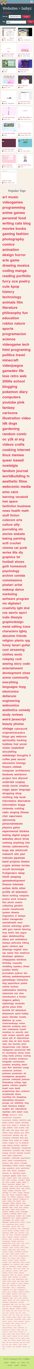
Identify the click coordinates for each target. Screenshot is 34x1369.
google (24, 1306)
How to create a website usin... (25, 133)
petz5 (24, 56)
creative (24, 785)
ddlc (24, 1342)
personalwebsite (12, 823)
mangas (20, 1193)
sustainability (25, 1228)
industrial (23, 1300)
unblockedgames (17, 1306)
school (19, 381)
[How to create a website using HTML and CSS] (25, 127)
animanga (5, 1193)
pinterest (6, 1073)
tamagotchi (7, 1323)
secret (10, 1344)
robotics (14, 1085)
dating (12, 1323)
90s (32, 40)
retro (13, 182)
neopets (18, 1329)
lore (14, 778)
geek (8, 1283)
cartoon (14, 946)
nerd (4, 1170)
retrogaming (26, 1148)
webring (23, 1338)
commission (15, 1296)
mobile (12, 1254)
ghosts (23, 1249)
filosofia (10, 1300)
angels (25, 1195)
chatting (12, 1182)
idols (7, 1306)
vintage (7, 728)
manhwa (6, 1111)
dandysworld (5, 1275)
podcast (25, 1079)
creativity (9, 608)
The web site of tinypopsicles (9, 117)
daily (18, 1281)
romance (22, 898)
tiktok (7, 1182)
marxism (24, 1313)
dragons (6, 1000)
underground (5, 1289)
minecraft (10, 360)
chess (26, 966)
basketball (17, 747)
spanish (20, 1035)
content (21, 1270)
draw (22, 1137)
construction (7, 1150)
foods (11, 1055)
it (30, 755)
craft (18, 1046)
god (29, 1120)
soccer (21, 759)
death (17, 1088)
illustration (11, 417)
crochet (15, 543)
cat (16, 547)
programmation (20, 1279)
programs (4, 1273)
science (8, 338)
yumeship (16, 1150)
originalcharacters (13, 732)
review (25, 1270)
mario (11, 1132)
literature (9, 307)
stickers (15, 1120)
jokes (7, 1344)
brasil (5, 1088)
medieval (5, 1212)
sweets (23, 1285)
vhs (8, 1197)
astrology (16, 925)
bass (14, 1315)
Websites (10, 8)
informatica (9, 801)
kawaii (18, 460)
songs (26, 1067)
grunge (5, 1102)
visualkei (14, 1317)
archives (4, 1262)
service (17, 1212)
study (6, 714)
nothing (7, 842)
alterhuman (20, 1241)
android (23, 1125)
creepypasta (8, 959)
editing (17, 626)
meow (5, 1038)
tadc (26, 1329)
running (27, 1055)
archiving (25, 1344)
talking (27, 1247)
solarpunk (21, 1292)
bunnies (16, 1043)
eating (12, 1209)
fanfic (11, 932)
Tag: (4, 21)
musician (28, 1338)
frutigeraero (9, 873)
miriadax (15, 1321)
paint (14, 1346)
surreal (4, 1230)
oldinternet (14, 1294)
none (11, 1088)
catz (9, 56)
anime (7, 212)
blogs (5, 736)
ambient (22, 1222)
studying (16, 1026)
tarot (19, 922)
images (11, 1142)
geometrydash (21, 1327)
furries (26, 865)
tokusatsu (15, 1344)
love (5, 375)
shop (18, 793)
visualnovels (17, 909)
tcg (16, 1338)
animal (4, 1283)
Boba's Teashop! (7, 165)
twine (27, 1132)
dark (20, 1041)
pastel (16, 1140)
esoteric (16, 1260)
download (24, 1346)
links (19, 1006)
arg (21, 439)
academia (12, 1205)
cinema (7, 547)
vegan (29, 1317)
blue (18, 1091)
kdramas (16, 1237)
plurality (17, 1145)
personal (9, 217)
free (17, 952)
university (5, 1247)
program (22, 598)
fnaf (16, 744)
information (9, 804)
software (8, 598)
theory (23, 1262)
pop (21, 1135)
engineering (11, 700)
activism (18, 1070)
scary (25, 1214)
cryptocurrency (13, 1302)
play (3, 1270)
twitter (3, 1317)
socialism (14, 1180)
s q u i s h (5, 70)
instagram (8, 1294)
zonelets (6, 1064)
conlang (25, 1266)
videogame (11, 344)
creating (10, 1249)
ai (16, 439)
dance (19, 589)
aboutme (8, 635)
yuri (12, 939)
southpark (6, 1175)
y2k (11, 439)
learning (8, 496)
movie (14, 785)
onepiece (5, 1256)
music (13, 196)
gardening (11, 428)
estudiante (13, 1228)
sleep (21, 873)
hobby (25, 1013)
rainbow (8, 1325)
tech (25, 344)
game (14, 260)
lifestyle (16, 617)
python (19, 973)
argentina (19, 1340)
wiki (4, 929)
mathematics (9, 989)
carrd (17, 1013)
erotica (22, 1254)
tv (28, 475)
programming (13, 207)
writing (8, 223)
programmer (17, 1155)
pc (21, 1140)
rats (3, 1224)
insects (21, 1165)
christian (18, 1216)
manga (21, 270)
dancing (26, 929)
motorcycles (20, 1331)
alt (15, 1041)
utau (4, 1067)
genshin (18, 905)
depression (25, 1235)
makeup (8, 589)
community (20, 677)
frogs (19, 1228)
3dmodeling (8, 1100)
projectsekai (18, 1346)
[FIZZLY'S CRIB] (9, 174)
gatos (16, 827)
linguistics (8, 915)
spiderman (9, 1268)
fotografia (7, 1061)
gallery (16, 1000)
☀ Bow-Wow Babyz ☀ (25, 117)
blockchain (15, 1277)
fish (4, 902)
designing (21, 1097)
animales (23, 1163)
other (22, 888)
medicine (25, 952)
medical (18, 1182)
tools (4, 1105)
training (25, 1296)
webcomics (10, 705)
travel (20, 354)
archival (20, 1344)
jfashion (6, 1020)
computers (11, 396)
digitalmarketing (14, 1222)
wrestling (16, 1064)
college (25, 1140)
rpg (27, 640)
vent (14, 1111)
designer (4, 1334)
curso (27, 1233)
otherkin (18, 1201)
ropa (23, 1184)
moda (5, 785)
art (4, 196)
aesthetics (9, 710)
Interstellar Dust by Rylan (9, 86)
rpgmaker (23, 1260)
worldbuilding (14, 475)
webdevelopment (21, 976)
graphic (23, 1085)
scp (10, 1306)
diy (21, 552)
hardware (21, 1170)
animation (10, 249)
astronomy (8, 820)
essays (21, 915)
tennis (22, 1220)
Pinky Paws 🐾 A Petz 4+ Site (25, 54)
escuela (27, 1153)
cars (14, 491)
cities (21, 1342)
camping (4, 1279)
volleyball (16, 1079)
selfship (19, 1266)
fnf (12, 1010)
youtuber (27, 1292)
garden (23, 1239)
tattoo (18, 1243)
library (17, 1224)
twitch (24, 1064)
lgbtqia (13, 1175)
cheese (4, 1325)
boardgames (8, 1076)
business (24, 506)
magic (6, 789)
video (26, 417)
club (9, 1340)
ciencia (15, 1331)
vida (23, 1201)
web (23, 375)
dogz (12, 56)
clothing (7, 797)
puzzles (6, 969)
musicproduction (24, 1256)
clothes (7, 654)
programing (21, 349)
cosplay (20, 782)
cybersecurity (20, 846)
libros (5, 895)
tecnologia (17, 869)
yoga (4, 1145)
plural (20, 1207)
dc (11, 1173)
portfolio (23, 275)
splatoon (19, 956)
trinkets (15, 1165)
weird (6, 719)
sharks (4, 1122)
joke (3, 1323)
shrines (15, 1256)
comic (22, 433)
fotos (15, 1310)
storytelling (9, 751)
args (4, 1127)
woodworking (16, 1342)
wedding (11, 1212)
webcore (21, 736)
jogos (23, 932)
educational (21, 1108)
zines (26, 673)
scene (6, 677)
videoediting (6, 1165)
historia (17, 1122)
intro (25, 949)
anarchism (17, 1117)
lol (3, 1052)
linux (6, 454)
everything (10, 682)
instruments (26, 1315)
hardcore (18, 1203)
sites (3, 1235)
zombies (4, 1336)
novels (22, 1016)
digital (16, 835)
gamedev (10, 370)
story (18, 663)
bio (25, 973)
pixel (24, 1043)
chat (5, 816)
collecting (7, 905)
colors (4, 1201)
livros (9, 1125)
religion (8, 640)
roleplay (8, 659)
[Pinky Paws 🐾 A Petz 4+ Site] (25, 48)
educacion (8, 763)
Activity (7, 12)
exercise (18, 1315)
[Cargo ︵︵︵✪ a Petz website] (9, 32)
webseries (5, 1222)
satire (15, 1298)
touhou (14, 986)
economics (17, 1190)
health (15, 510)
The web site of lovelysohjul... (25, 165)
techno (8, 1180)
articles (12, 1275)
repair (22, 1323)
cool (5, 649)
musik (22, 1329)
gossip (24, 1319)
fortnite (6, 1010)
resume (6, 925)
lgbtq (23, 631)
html (6, 349)
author (14, 1193)
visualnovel (18, 1195)
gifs (11, 1038)
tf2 (25, 1073)
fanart (16, 645)
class (27, 1300)
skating (10, 1145)
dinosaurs (19, 1100)
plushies (13, 1058)
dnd (26, 608)
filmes (18, 1094)
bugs (5, 850)
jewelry (5, 1085)
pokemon (10, 391)
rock (18, 659)
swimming (26, 1178)
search (7, 1209)
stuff (5, 515)
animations (21, 939)
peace (28, 1340)
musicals (20, 1003)
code (26, 663)
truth (9, 1262)
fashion (22, 233)
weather (9, 1178)
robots (5, 986)
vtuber (6, 747)
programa (25, 1218)
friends (21, 635)
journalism (8, 973)
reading (8, 275)
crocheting (16, 1239)
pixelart (7, 584)
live (11, 1264)
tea (28, 1125)
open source (13, 1359)
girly (26, 1137)
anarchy (4, 1260)
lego (4, 1168)
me (4, 603)
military (11, 1298)
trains (11, 1140)
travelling (6, 1097)
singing (14, 812)
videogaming (6, 1218)
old (25, 1135)
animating (21, 1302)
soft (8, 1258)
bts (13, 1097)
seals (22, 1264)
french (28, 1262)
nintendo (7, 808)
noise (5, 1058)
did (7, 1235)
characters (10, 631)
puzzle (5, 909)
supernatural (25, 1158)
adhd (20, 1294)
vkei (26, 1032)
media (26, 486)
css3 (12, 1325)
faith (19, 1336)
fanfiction (9, 506)
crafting (19, 808)
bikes (26, 1279)
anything (18, 842)
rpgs (24, 1082)
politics (8, 354)
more (3, 1310)
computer (8, 770)
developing (14, 1336)
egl (3, 1209)
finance (6, 884)
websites (7, 838)
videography (15, 1148)
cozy (26, 1111)
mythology (8, 1003)
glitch (22, 1247)
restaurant (15, 1199)
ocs (15, 281)
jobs (19, 1338)
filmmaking (7, 1082)
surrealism (21, 1180)
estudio (27, 1264)
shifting (13, 1334)
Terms (16, 1365)
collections (10, 1321)
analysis (25, 1207)
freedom (13, 1197)
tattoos (28, 1180)
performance (9, 1270)
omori (19, 1111)
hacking (22, 740)
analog (4, 1190)
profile (6, 892)
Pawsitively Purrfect (8, 54)
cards (10, 1256)
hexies (25, 119)
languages (10, 686)
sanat (13, 1279)
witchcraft (21, 850)
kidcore (19, 1214)
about (17, 838)
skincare (5, 1173)
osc (16, 993)
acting (14, 1125)
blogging (9, 386)
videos (8, 444)
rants (27, 1230)
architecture (22, 770)
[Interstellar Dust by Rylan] (9, 79)
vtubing (8, 1310)
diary (23, 391)
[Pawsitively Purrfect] (9, 48)
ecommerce (6, 1120)
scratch (21, 1127)
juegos (25, 835)
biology (21, 763)
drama (4, 1184)
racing (17, 1209)
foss (3, 1254)
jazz (22, 1132)
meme (10, 952)
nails (23, 1226)
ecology (5, 1153)
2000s (7, 381)
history (8, 291)
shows (19, 561)
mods (22, 1243)
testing (6, 835)
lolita (8, 1130)
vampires (24, 895)
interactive (22, 979)
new (20, 1304)
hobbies (7, 744)
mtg (28, 1268)
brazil (4, 1216)
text (23, 1216)
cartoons (9, 412)
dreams (15, 912)
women (22, 1224)
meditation (14, 1292)
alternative (23, 801)
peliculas (16, 942)
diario (27, 1334)
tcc (10, 1193)
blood (18, 1300)
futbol (5, 919)
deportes (6, 1026)
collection (24, 1145)
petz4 (28, 103)
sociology (5, 1188)
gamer (16, 1163)
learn (17, 1205)
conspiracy (5, 1214)
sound (16, 1186)
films (23, 481)
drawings (7, 949)
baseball (20, 1153)
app (21, 946)
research (7, 854)
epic (3, 1180)
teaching (22, 989)
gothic (26, 925)
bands (4, 1197)
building (13, 1241)
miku (8, 1170)
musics (19, 1285)
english (18, 949)
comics (8, 244)
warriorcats (25, 1168)
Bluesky (27, 1359)
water (10, 1239)
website (19, 534)
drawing (9, 265)
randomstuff (5, 1308)
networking (17, 1235)
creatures (4, 1321)
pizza (13, 1006)
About (6, 1362)
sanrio (13, 612)
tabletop (18, 1184)
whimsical (20, 1310)
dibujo (26, 1281)
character (16, 1264)
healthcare (23, 1199)
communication (6, 1287)
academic (25, 1252)
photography (13, 238)
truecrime (26, 1186)
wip (12, 850)
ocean (19, 1020)
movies (8, 228)
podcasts (26, 1193)
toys (4, 932)
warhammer (5, 1331)
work (13, 898)
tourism (22, 1209)
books (21, 228)
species (14, 1281)
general (14, 1226)
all (13, 892)
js (27, 1199)
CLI (19, 1362)
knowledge (24, 1212)
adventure (20, 1010)
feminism (17, 1067)
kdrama (28, 1188)
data (11, 1041)
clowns (5, 1132)
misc (27, 1127)
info (27, 842)
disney (9, 1292)
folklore (23, 1258)
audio (5, 1041)
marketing (9, 594)
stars (4, 1043)
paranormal (20, 1049)
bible (11, 1207)
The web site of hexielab (25, 101)
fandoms (7, 774)
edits (3, 1344)
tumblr (10, 1160)
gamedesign (9, 979)
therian (14, 1170)
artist (18, 584)
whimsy (6, 976)
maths (20, 1114)
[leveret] (25, 32)
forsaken (4, 1277)
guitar (26, 645)
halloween (5, 1207)
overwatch (12, 1313)
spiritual (19, 1325)
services (12, 1153)
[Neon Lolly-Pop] (25, 79)
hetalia (23, 1245)
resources (7, 993)
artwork (12, 1195)
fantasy (8, 407)
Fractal (4, 101)
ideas (18, 1188)
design (8, 254)
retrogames (5, 1228)
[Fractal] (9, 95)
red (25, 1331)
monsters (5, 1186)
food (22, 217)
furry (6, 281)
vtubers (5, 1140)
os (17, 1283)
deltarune (9, 696)
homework (21, 1233)
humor (22, 996)
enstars (17, 1220)
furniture (16, 1247)
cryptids (11, 1252)
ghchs (5, 1006)
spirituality (9, 740)
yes (3, 1182)
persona (5, 1163)
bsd (7, 1195)
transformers (7, 1117)
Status (10, 1365)
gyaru (5, 946)
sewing (7, 663)
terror (13, 1218)
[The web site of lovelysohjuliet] (25, 159)
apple (15, 1289)
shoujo (20, 1283)
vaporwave (15, 816)
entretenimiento (5, 1329)
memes (18, 454)
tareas (3, 1348)
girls (26, 1130)
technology (11, 296)
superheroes (16, 1262)
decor (9, 1279)
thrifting (12, 1203)
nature (19, 323)
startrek (10, 1277)
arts (19, 520)
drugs (13, 1243)
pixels (24, 983)
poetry (24, 281)
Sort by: (5, 16)
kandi (19, 1175)
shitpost (9, 1281)
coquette (17, 962)
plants (19, 640)
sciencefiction (6, 1226)
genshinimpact (6, 1243)
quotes (11, 1247)
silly (17, 524)
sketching (12, 1188)
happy (5, 1340)
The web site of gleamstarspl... (9, 149)
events (18, 902)
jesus (17, 1130)
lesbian (21, 1105)
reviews (17, 714)
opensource (11, 1184)
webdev (10, 1127)
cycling (4, 1249)
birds (26, 838)
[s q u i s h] (9, 63)
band (5, 861)
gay (12, 736)
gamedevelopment (13, 880)
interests (18, 884)
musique (4, 1300)
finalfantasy (12, 1329)
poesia (11, 1235)
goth (5, 566)
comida (19, 575)
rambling (28, 1319)
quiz (8, 1285)
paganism (12, 1308)
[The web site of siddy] (9, 127)
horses (4, 1142)
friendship (13, 1214)
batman (24, 1268)
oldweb (17, 766)
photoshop (9, 1346)
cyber (9, 1155)
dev (12, 1108)
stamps (6, 942)
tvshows (7, 857)
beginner (9, 1336)
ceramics (5, 1239)
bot (20, 1277)
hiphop (25, 1046)
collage (17, 1082)
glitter (22, 1281)
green (4, 1178)
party (3, 1306)
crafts (19, 444)
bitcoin (15, 1178)
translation (6, 1158)
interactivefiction (17, 1319)
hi (27, 1182)
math (25, 510)
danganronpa (8, 1046)
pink (20, 402)
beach (7, 1313)
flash (11, 1163)
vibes (12, 1287)
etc (20, 529)
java (21, 1186)
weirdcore (20, 774)
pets (13, 759)
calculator (25, 1298)
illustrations (12, 1266)
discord (23, 778)
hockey (27, 1197)
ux (7, 1266)
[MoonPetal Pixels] (25, 63)
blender (14, 1016)
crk (15, 1275)
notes (18, 1258)
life (21, 370)
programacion (14, 333)
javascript (19, 719)
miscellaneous (5, 1338)
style (4, 1035)
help (22, 1150)
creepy (28, 1150)
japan (14, 789)
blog (27, 223)
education (10, 317)
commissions (12, 580)
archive (7, 575)
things (5, 1114)
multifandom (21, 1321)
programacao (11, 1216)
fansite (26, 1041)
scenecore (7, 1070)
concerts (4, 1252)
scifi (5, 543)
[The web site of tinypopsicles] (9, 111)
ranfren (4, 1346)
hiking (25, 942)
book (22, 797)
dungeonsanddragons (7, 1327)
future (23, 1304)
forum (24, 1175)
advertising (8, 1317)
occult (6, 869)
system (6, 912)
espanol (25, 1317)
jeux (26, 1323)
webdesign (9, 755)
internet (23, 449)
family (15, 969)
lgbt (20, 608)
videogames (10, 40)
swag (4, 1055)
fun (25, 312)
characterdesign (10, 1023)
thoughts (22, 755)
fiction (14, 515)
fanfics (4, 1258)
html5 (5, 876)
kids (3, 1268)
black (16, 1313)
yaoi (22, 854)
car (11, 1102)
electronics (10, 691)
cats (18, 223)
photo (11, 902)
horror (20, 254)
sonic (18, 654)
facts (20, 1313)
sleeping (15, 876)
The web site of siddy (8, 133)
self (7, 1342)
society (17, 1254)
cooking (9, 449)
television (21, 892)
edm (3, 1195)
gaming (8, 233)
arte (5, 260)
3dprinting (16, 1173)
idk (4, 423)
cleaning (4, 1205)
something (17, 1323)
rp (13, 1020)
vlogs (3, 1266)
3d (18, 557)
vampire (10, 1273)
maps (22, 1188)
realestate (15, 1137)
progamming (8, 1091)
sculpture (27, 1205)
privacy (18, 1055)
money (6, 846)
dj (19, 1142)
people (24, 1182)
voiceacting (17, 1252)
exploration (19, 1317)
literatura (12, 1105)
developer (7, 956)
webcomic (10, 486)
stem (24, 1310)
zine (21, 993)
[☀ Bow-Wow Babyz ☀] (25, 111)
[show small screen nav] (31, 1)
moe (3, 1294)
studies (17, 1334)
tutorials (10, 1260)
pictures (6, 1079)
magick (14, 1327)
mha (12, 1310)
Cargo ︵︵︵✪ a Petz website (9, 38)
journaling (9, 529)
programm (27, 1321)
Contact (24, 1365)
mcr (16, 1142)
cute (6, 286)
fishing (9, 1199)
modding (7, 966)
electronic (23, 1120)
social (23, 744)
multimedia (15, 1158)
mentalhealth (9, 922)
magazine (10, 1237)
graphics (8, 557)
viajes (12, 1304)
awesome (13, 1114)
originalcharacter (6, 1296)
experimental (10, 831)
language (24, 789)
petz (5, 40)
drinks (10, 1342)
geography (20, 1076)
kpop (15, 286)
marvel (17, 929)
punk (23, 547)
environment (7, 1135)
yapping (18, 1218)
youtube (9, 402)
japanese (19, 857)
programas (20, 1197)
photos (18, 723)
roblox (7, 323)
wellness (10, 1230)
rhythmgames (21, 1289)
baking (7, 538)
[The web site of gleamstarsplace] (9, 143)
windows (21, 959)
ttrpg (22, 686)
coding (8, 270)
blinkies (24, 831)
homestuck (18, 566)
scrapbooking (10, 1224)
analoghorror (6, 1245)
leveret (20, 38)
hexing (30, 119)
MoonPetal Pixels (23, 70)
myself (22, 1029)
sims (14, 1300)
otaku (18, 1226)
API (28, 1362)
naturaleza (26, 1336)
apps (5, 935)
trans (26, 626)
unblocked (6, 1148)
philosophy (11, 312)
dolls (15, 888)
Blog (23, 1362)
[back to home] (3, 3)
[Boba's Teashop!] (9, 159)
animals (8, 302)
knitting (14, 895)
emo (6, 491)
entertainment (12, 668)
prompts (28, 1342)
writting (9, 1201)
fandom (8, 470)
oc (4, 439)
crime (16, 1304)
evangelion (24, 1308)
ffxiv (10, 1067)
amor (24, 1026)
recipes (11, 1035)
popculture (14, 983)
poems (6, 898)
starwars (16, 1135)
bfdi (28, 1049)
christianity (11, 1052)
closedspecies (15, 1245)
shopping (8, 793)
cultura (11, 1186)
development (11, 673)
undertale (8, 782)
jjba (15, 1249)
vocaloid (21, 496)
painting (19, 538)
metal (6, 626)
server (15, 1268)
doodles (24, 1277)
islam (22, 1315)
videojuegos (12, 365)
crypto (6, 865)
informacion (13, 1285)
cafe (12, 1130)
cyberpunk (20, 728)
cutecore (8, 520)
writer (18, 1249)
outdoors (25, 1091)
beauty (7, 723)
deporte (17, 1132)
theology (16, 1230)
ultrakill (4, 1281)
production (17, 1073)
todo (20, 1296)
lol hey (20, 149)
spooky (3, 1319)
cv (26, 1239)
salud (19, 1178)
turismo (28, 1222)
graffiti (12, 1233)
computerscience (20, 1160)
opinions (24, 1340)
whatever (25, 1142)
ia (15, 1287)
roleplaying (13, 1029)
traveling (6, 1032)
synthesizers (5, 1302)
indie (6, 617)
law (10, 1043)
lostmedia (25, 1283)
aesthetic (10, 481)
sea (28, 1346)
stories (7, 534)
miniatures (13, 1340)
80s (3, 1130)
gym (10, 929)
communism (19, 1061)
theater (11, 1122)
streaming (17, 649)
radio (5, 812)
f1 (18, 1125)
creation (28, 1216)
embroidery (4, 1315)
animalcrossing (10, 1319)
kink (15, 1325)
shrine (21, 1052)
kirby (21, 1205)
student (6, 1108)
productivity (22, 1334)
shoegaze (21, 1273)
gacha (4, 1237)
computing (6, 1137)
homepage (5, 1203)
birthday (6, 962)
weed (23, 1173)
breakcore (23, 1058)
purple (4, 1199)
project (6, 778)
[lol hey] (25, 143)
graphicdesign (12, 622)
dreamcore (8, 1013)
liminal (27, 1243)
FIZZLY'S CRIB (6, 181)
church (24, 1294)
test (5, 501)
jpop (4, 1125)
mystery (17, 966)
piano (5, 1016)
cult (26, 1327)
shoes (24, 1203)
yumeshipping (6, 1304)
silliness (9, 1334)
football (8, 561)
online (22, 1023)
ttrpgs (21, 804)
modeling (10, 1190)
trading (28, 1165)
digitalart (14, 603)
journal (22, 470)
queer (7, 460)
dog (4, 983)
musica (23, 265)
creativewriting (21, 1287)
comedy (24, 710)
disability (18, 1308)
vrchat (27, 1304)
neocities (13, 1283)
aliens (5, 939)
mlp (16, 797)
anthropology (6, 1220)
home (27, 1052)
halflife (3, 1342)
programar (11, 1168)
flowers (6, 766)
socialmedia (8, 1094)
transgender (16, 919)
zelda (3, 1313)
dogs (13, 423)
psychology (10, 571)
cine (4, 1029)
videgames (12, 1338)
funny (6, 645)
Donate (13, 1362)
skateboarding (16, 935)
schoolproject (6, 1241)
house (28, 1310)
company (20, 1275)
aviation (22, 1230)
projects (15, 861)
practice (16, 1273)
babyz (21, 40)
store (22, 1130)
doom (4, 1160)
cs (26, 1289)
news (6, 510)
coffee (6, 759)
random (8, 433)
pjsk (27, 1035)
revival (20, 1298)
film (20, 302)
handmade (26, 1275)
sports (7, 328)
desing (10, 1315)
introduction (9, 996)
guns (19, 1268)
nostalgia (10, 465)
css (4, 612)
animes (16, 865)
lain (17, 932)
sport (23, 612)
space (13, 501)
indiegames (8, 1049)
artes (4, 1155)
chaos (3, 1285)
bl (15, 1038)
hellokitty (18, 1102)
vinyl (11, 1289)
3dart (7, 1254)
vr (16, 915)
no (13, 1032)
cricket (16, 1207)
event (18, 1168)
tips (22, 1336)
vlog (26, 1102)
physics (7, 827)
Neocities (6, 1359)
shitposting (5, 1233)
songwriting (5, 1298)
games (15, 40)
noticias (4, 1292)
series (6, 552)
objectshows (23, 1038)
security (19, 1032)
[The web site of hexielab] (25, 95)
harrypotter (23, 1237)
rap (4, 952)
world (24, 1190)
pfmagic (22, 135)
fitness (24, 812)
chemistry (25, 1122)
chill (14, 1201)
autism (6, 888)
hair (12, 1220)
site (16, 854)
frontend (11, 1331)
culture (7, 524)
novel (16, 1127)
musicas (13, 1258)
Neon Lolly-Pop (22, 86)
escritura (15, 1270)
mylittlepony (5, 1264)
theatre (25, 861)
